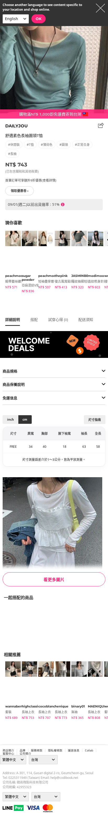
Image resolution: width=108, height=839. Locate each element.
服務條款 (36, 750)
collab (89, 750)
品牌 (22, 750)
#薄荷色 (46, 144)
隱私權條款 (55, 750)
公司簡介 (25, 753)
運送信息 (73, 750)
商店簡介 (8, 750)
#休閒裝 (14, 144)
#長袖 (12, 154)
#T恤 (30, 144)
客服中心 (8, 753)
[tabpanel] (11, 260)
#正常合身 (82, 144)
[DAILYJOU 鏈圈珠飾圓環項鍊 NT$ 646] (2, 622)
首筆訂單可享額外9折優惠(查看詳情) (30, 180)
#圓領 (64, 144)
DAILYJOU (16, 125)
